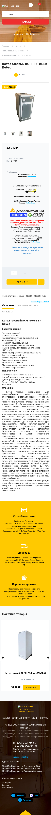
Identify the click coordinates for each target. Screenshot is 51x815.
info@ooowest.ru (20, 757)
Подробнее (30, 203)
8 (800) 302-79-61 (24, 742)
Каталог (26, 22)
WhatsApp (27, 800)
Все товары (40, 301)
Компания (17, 718)
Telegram (20, 795)
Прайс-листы (33, 34)
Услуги (26, 718)
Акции (35, 718)
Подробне (31, 176)
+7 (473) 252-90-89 (25, 746)
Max (36, 795)
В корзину (22, 282)
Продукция (17, 34)
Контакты (43, 718)
